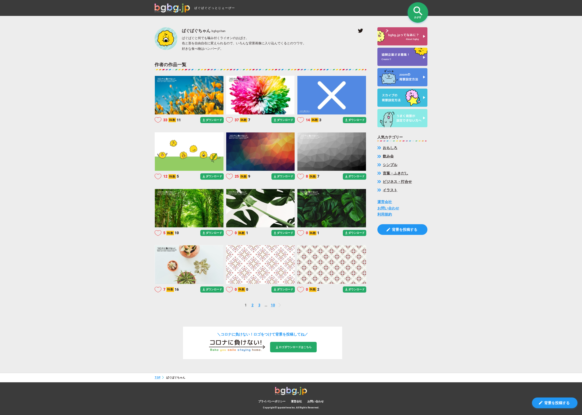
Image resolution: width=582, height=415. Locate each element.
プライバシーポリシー (272, 401)
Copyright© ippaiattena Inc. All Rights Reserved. (291, 407)
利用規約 (384, 214)
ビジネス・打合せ (397, 181)
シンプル (390, 165)
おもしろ (390, 148)
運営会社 (384, 202)
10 (273, 305)
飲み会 (388, 156)
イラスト (390, 190)
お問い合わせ (388, 208)
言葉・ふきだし (395, 173)
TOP (158, 377)
